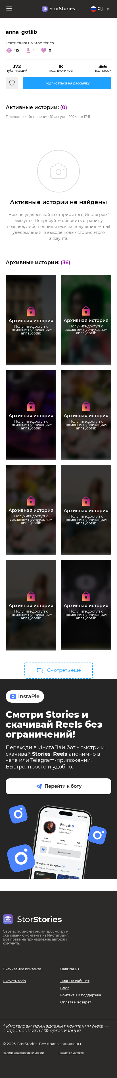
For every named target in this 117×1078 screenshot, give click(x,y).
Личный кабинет (74, 981)
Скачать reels (14, 981)
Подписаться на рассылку (67, 83)
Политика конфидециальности (23, 1052)
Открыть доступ (31, 345)
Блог (64, 988)
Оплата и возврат (75, 1002)
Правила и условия (70, 1052)
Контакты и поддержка (80, 995)
